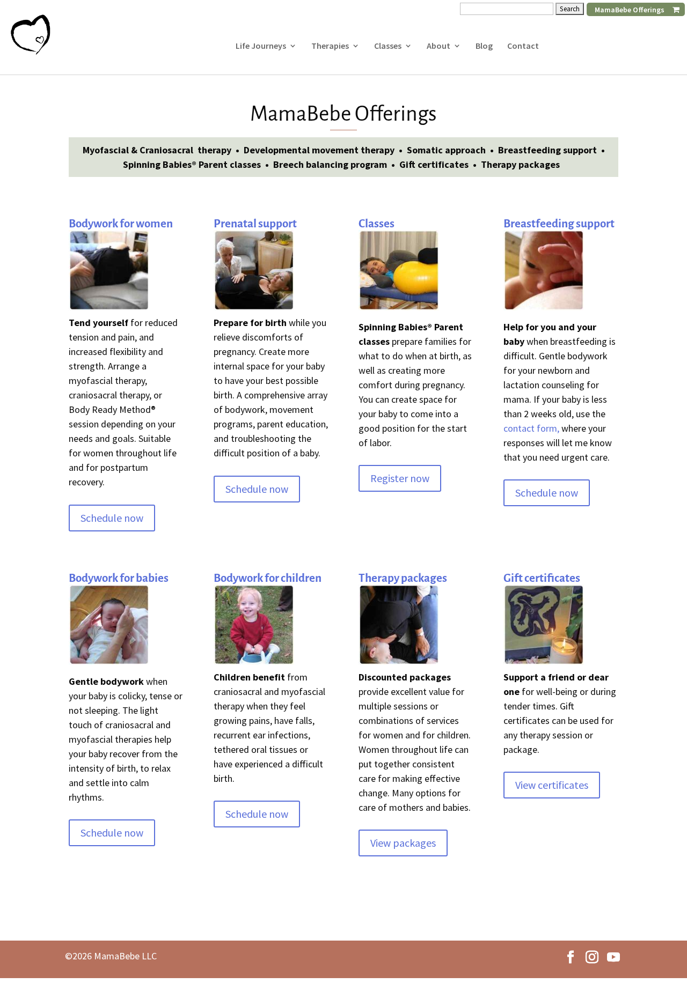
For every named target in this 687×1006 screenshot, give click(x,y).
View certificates (551, 785)
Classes (387, 46)
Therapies (330, 46)
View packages (403, 842)
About (438, 46)
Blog (484, 46)
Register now (399, 478)
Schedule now (112, 517)
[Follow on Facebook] (570, 957)
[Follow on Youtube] (613, 957)
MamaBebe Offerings (629, 9)
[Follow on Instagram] (592, 957)
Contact (523, 46)
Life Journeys (261, 46)
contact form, (531, 428)
